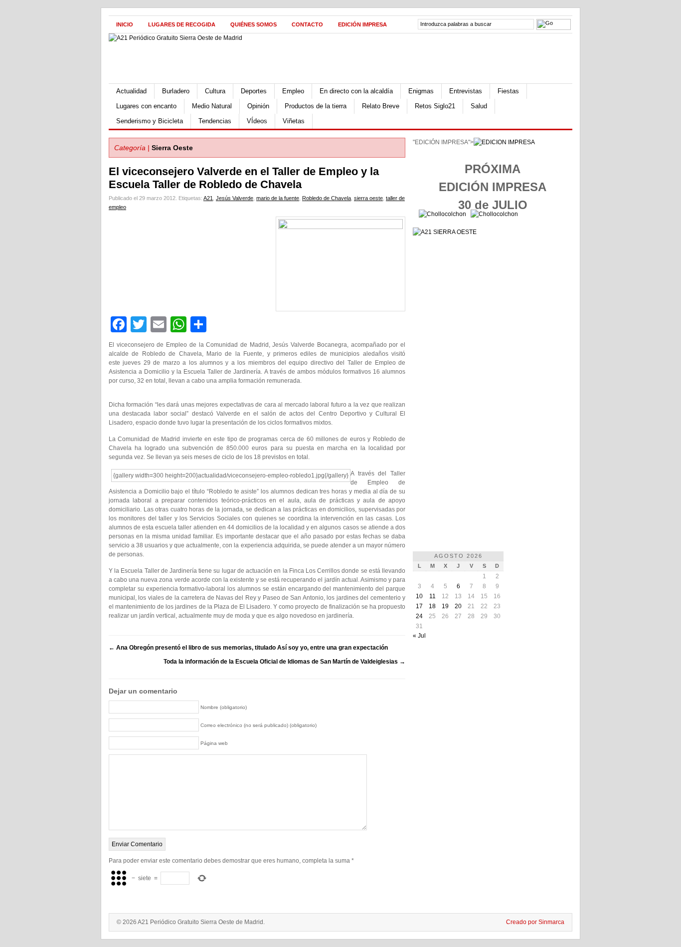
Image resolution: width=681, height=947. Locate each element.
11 (432, 596)
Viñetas (294, 121)
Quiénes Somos (253, 24)
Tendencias (214, 121)
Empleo (293, 91)
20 (458, 606)
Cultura (215, 91)
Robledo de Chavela (326, 198)
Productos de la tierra (315, 106)
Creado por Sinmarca (535, 922)
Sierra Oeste (172, 148)
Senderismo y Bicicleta (149, 121)
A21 (208, 198)
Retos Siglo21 (435, 106)
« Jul (419, 635)
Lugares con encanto (146, 106)
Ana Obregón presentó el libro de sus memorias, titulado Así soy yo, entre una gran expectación (248, 647)
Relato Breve (380, 106)
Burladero (175, 91)
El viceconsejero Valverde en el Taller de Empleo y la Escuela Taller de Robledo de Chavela (244, 178)
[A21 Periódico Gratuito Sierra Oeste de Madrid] (175, 37)
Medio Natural (212, 106)
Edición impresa (362, 24)
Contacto (307, 24)
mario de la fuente (277, 198)
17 (419, 606)
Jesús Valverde (234, 198)
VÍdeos (257, 121)
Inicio (124, 24)
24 (419, 616)
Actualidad (131, 91)
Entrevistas (465, 91)
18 (432, 606)
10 (419, 596)
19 (445, 606)
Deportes (254, 91)
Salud (479, 106)
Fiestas (508, 91)
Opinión (258, 106)
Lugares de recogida (181, 24)
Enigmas (421, 91)
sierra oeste (368, 198)
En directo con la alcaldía (356, 91)
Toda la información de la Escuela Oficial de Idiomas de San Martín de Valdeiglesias (284, 661)
